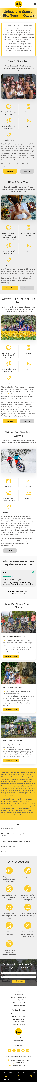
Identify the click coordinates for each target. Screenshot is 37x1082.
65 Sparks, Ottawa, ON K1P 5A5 (20, 1060)
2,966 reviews (21, 593)
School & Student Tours (18, 1005)
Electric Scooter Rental (18, 1024)
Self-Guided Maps (18, 1019)
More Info (27, 171)
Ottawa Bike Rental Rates (18, 1014)
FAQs (18, 1043)
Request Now (10, 287)
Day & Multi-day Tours (18, 1000)
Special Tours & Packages (18, 997)
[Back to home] (18, 4)
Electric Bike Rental (18, 1021)
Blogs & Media (18, 1040)
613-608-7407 (20, 1063)
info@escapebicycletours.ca (20, 1065)
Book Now (10, 171)
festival (6, 394)
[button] (35, 4)
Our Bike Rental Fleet (18, 1016)
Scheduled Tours (18, 994)
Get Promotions (18, 981)
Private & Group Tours (18, 1002)
